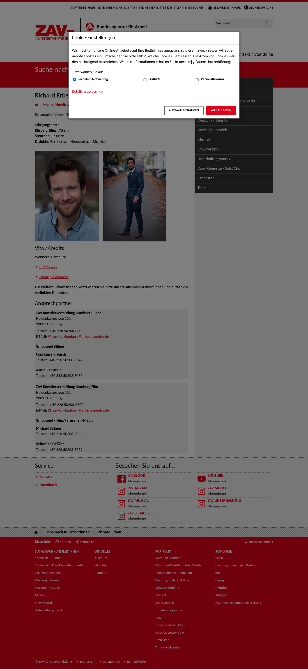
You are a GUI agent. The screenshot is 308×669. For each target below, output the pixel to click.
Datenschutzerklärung (213, 62)
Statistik (154, 79)
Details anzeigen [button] (84, 92)
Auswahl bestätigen (184, 110)
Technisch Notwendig (93, 79)
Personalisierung (212, 79)
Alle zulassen (221, 110)
